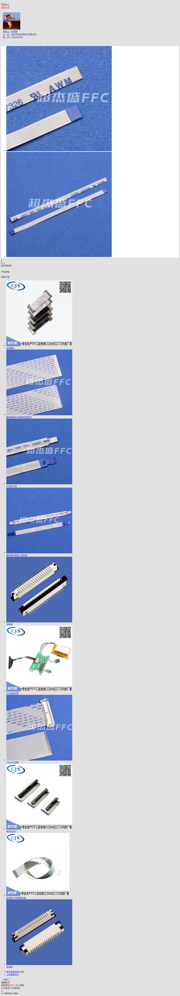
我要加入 (6, 980)
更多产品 (5, 7)
